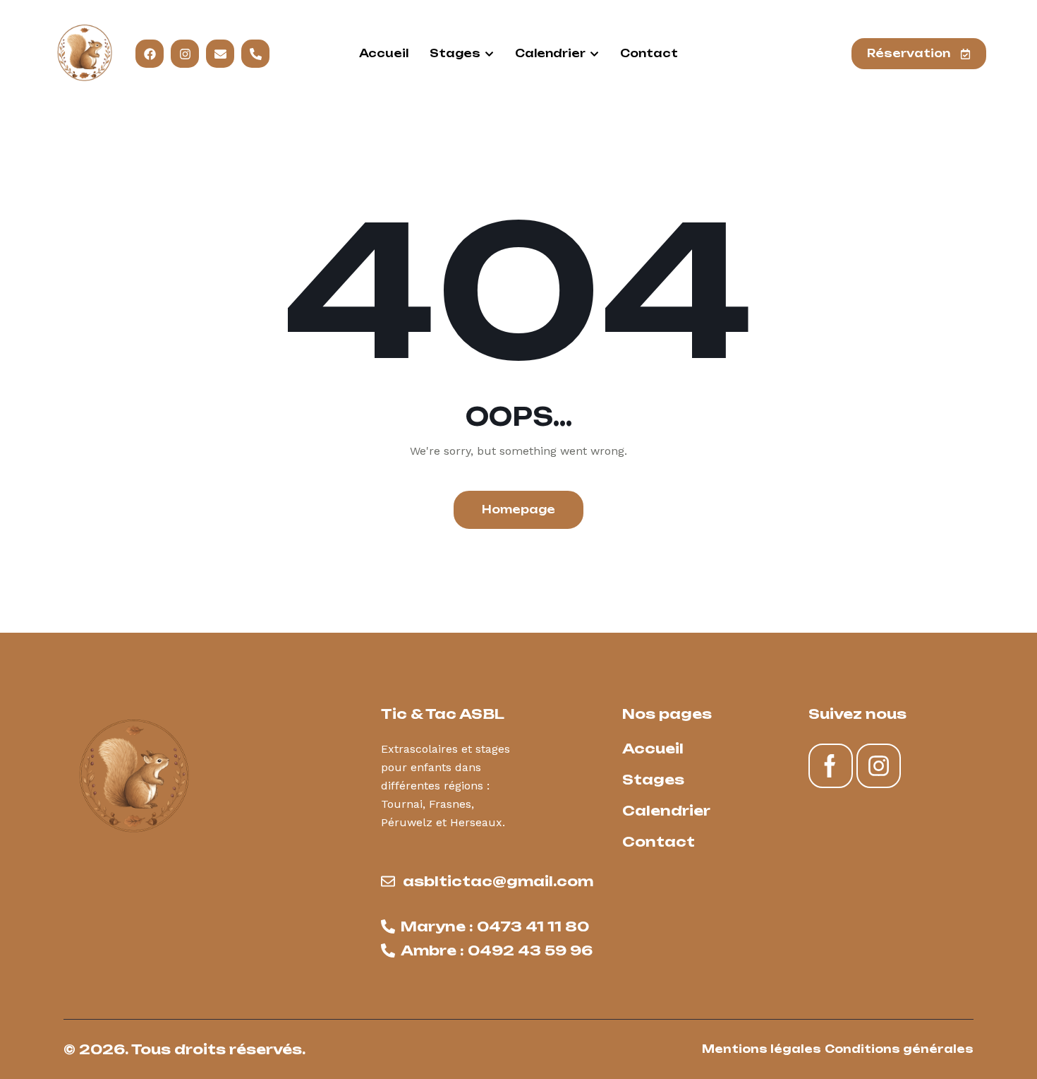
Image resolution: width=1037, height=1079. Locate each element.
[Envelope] (220, 54)
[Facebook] (149, 54)
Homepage (518, 509)
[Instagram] (185, 54)
